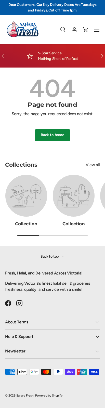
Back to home (52, 135)
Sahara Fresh (25, 395)
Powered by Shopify (48, 395)
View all (93, 164)
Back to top (50, 256)
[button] (85, 29)
